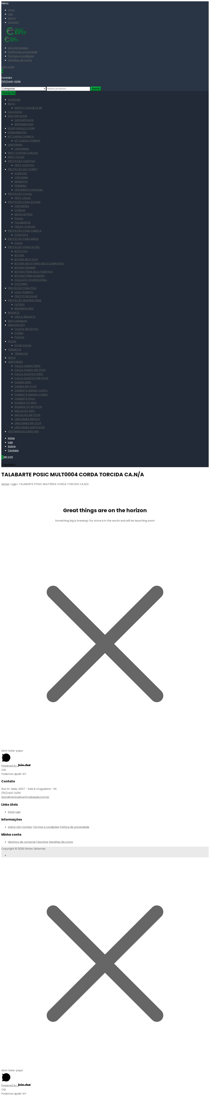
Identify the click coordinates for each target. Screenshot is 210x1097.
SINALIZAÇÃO (16, 325)
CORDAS (19, 210)
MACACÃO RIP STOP (27, 415)
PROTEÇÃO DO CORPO (22, 169)
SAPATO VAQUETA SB (28, 108)
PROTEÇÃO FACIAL (20, 194)
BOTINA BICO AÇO (26, 259)
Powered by (9, 766)
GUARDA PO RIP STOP (28, 407)
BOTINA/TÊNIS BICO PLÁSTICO (33, 272)
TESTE (12, 358)
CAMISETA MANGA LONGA (31, 395)
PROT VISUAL (22, 198)
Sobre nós (14, 827)
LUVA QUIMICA (23, 292)
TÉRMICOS (14, 349)
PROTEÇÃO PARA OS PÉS (24, 247)
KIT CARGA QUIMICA (21, 136)
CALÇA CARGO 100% (27, 366)
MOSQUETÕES (23, 214)
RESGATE (14, 313)
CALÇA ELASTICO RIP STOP (31, 378)
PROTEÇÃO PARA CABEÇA (25, 231)
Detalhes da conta (20, 60)
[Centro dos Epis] (16, 34)
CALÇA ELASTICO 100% (28, 374)
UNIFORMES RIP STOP (27, 423)
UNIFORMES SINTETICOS (29, 427)
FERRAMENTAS (17, 132)
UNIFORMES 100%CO (27, 419)
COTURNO (21, 284)
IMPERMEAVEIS (23, 124)
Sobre (12, 18)
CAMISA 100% (22, 382)
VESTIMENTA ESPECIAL (28, 190)
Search (96, 88)
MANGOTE (21, 182)
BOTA (11, 104)
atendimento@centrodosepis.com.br (25, 797)
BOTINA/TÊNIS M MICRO (29, 276)
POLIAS (18, 218)
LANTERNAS (15, 145)
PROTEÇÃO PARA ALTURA (24, 202)
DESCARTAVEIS (17, 116)
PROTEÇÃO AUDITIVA (21, 161)
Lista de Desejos (18, 48)
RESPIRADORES (23, 309)
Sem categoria (17, 321)
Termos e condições (21, 56)
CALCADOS (15, 112)
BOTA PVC (21, 251)
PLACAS (19, 337)
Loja (10, 14)
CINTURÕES (21, 206)
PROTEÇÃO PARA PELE (22, 288)
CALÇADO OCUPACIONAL (30, 280)
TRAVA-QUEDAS (24, 227)
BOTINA (19, 255)
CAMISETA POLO (24, 399)
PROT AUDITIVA (24, 165)
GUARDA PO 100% (25, 403)
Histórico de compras (22, 842)
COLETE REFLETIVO (26, 329)
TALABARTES (22, 222)
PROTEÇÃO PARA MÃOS (23, 239)
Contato (13, 22)
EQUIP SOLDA (22, 345)
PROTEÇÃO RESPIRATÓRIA (24, 300)
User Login (7, 67)
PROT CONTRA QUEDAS (23, 153)
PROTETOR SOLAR (25, 296)
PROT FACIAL (16, 157)
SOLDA (12, 341)
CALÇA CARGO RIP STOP (30, 370)
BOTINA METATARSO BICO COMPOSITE (39, 263)
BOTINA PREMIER (25, 268)
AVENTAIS (14, 100)
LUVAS (18, 243)
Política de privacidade (22, 52)
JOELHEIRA (21, 177)
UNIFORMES (15, 362)
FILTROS (19, 304)
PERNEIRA (20, 186)
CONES (18, 333)
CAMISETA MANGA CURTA (31, 390)
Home (5, 484)
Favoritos (42, 842)
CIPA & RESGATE (24, 317)
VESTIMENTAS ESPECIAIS (23, 431)
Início (11, 10)
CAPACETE (21, 235)
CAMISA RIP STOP (25, 386)
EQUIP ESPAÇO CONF (21, 128)
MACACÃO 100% (24, 411)
